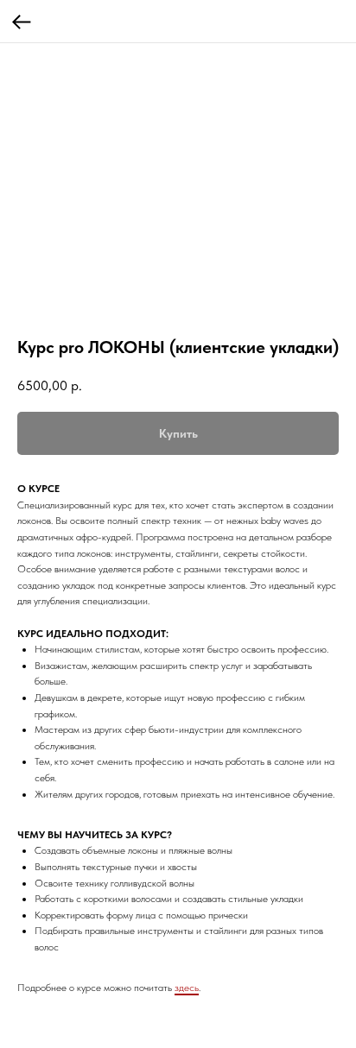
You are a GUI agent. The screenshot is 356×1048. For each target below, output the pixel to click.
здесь (187, 988)
